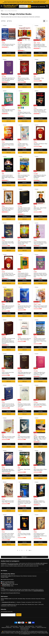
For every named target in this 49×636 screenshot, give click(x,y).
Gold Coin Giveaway (14, 626)
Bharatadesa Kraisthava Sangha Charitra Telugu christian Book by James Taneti (24, 405)
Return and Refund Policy (29, 626)
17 (26, 550)
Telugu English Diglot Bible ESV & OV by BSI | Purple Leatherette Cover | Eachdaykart (8, 79)
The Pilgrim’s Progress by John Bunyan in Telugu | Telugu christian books (24, 113)
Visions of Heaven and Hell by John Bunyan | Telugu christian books (8, 144)
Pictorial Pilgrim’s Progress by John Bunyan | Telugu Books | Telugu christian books (8, 209)
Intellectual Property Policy (41, 627)
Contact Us (33, 627)
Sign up (18, 614)
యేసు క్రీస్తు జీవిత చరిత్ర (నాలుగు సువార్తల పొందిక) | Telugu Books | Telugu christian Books (8, 470)
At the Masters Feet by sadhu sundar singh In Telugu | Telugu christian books (8, 243)
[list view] (46, 21)
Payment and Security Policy (25, 627)
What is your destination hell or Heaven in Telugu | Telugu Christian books (24, 176)
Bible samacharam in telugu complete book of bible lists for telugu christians (24, 79)
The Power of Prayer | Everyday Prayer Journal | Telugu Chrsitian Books (24, 534)
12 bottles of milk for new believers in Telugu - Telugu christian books (23, 144)
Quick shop (9, 52)
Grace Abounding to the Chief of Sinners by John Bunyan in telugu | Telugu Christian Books (40, 243)
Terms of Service (16, 627)
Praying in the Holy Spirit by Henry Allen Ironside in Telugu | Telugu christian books (24, 307)
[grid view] (44, 21)
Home (2, 10)
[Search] (29, 6)
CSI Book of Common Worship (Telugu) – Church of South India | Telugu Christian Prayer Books (8, 405)
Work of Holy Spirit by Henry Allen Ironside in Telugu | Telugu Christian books (24, 243)
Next (30, 550)
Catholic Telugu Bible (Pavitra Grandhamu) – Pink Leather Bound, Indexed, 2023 (39, 373)
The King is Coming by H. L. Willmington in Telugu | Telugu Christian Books (39, 502)
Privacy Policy (21, 626)
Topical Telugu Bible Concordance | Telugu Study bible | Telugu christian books (8, 110)
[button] (5, 47)
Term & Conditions (38, 626)
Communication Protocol (24, 628)
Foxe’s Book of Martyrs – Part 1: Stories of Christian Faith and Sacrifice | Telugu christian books (40, 110)
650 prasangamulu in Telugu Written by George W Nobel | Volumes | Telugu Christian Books (40, 45)
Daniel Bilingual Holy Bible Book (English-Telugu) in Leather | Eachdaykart (40, 176)
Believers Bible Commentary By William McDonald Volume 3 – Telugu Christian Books (8, 307)
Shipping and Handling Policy (7, 627)
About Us (7, 626)
